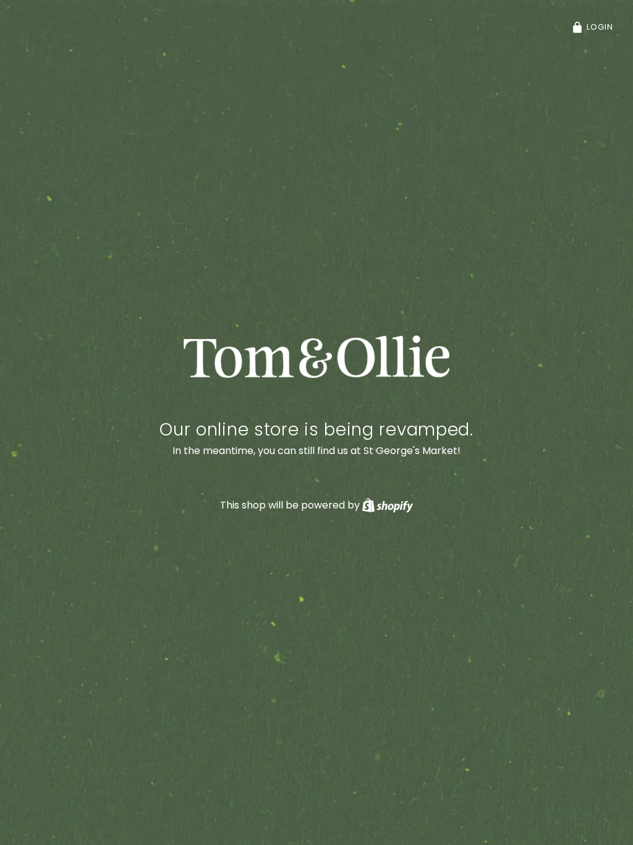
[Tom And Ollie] (317, 357)
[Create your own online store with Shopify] (387, 505)
